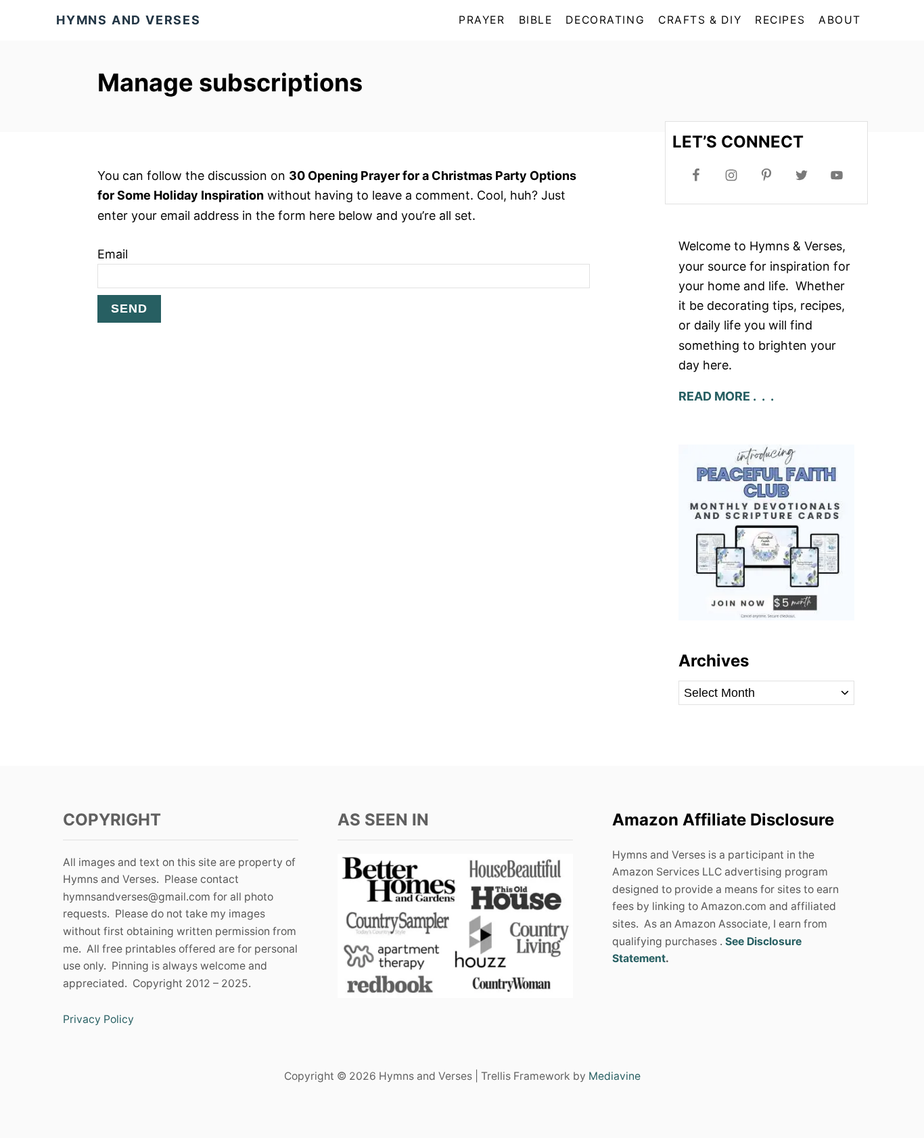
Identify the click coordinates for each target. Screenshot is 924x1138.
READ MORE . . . (727, 396)
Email (112, 254)
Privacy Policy (98, 1019)
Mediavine (614, 1076)
